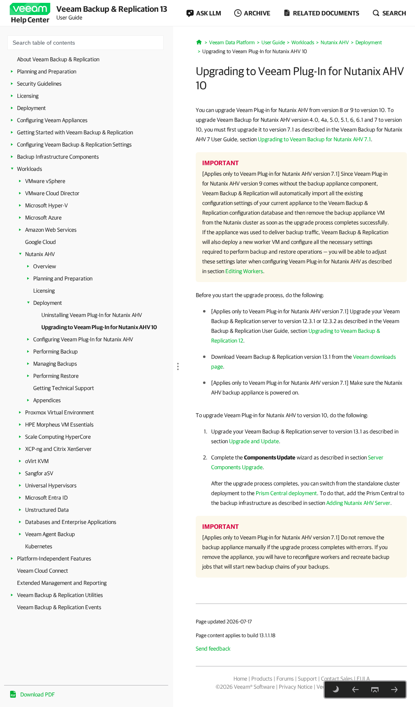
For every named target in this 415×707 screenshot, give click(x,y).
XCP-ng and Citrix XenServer (58, 449)
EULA (363, 678)
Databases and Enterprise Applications (70, 522)
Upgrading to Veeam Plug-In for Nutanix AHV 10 (99, 327)
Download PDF (37, 694)
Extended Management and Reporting (62, 583)
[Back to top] (375, 689)
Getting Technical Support (63, 388)
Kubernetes (38, 546)
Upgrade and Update (254, 441)
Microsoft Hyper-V (46, 205)
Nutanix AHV (40, 254)
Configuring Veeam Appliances (52, 120)
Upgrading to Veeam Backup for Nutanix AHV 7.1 (314, 139)
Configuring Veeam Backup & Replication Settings (74, 144)
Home (240, 678)
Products (261, 678)
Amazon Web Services (51, 229)
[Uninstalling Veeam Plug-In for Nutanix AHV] (355, 689)
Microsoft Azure (43, 217)
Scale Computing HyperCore (58, 436)
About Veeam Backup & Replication (58, 59)
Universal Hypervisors (51, 485)
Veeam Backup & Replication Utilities (60, 595)
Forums (285, 678)
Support (307, 678)
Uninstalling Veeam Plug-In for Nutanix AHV (91, 315)
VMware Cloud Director (52, 193)
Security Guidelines (39, 83)
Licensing (28, 96)
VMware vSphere (45, 181)
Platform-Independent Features (54, 558)
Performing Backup (55, 351)
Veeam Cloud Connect (42, 570)
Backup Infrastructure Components (58, 156)
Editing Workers (244, 271)
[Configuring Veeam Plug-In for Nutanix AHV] (394, 689)
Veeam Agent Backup (50, 534)
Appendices (47, 400)
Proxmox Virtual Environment (59, 412)
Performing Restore (56, 376)
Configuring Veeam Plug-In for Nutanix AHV (83, 339)
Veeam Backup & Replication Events (59, 607)
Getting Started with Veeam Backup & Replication (75, 132)
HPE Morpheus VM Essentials (59, 424)
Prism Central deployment (286, 493)
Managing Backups (55, 363)
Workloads (29, 169)
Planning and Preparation (46, 71)
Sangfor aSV (39, 473)
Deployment (31, 108)
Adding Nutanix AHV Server (358, 503)
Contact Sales (337, 678)
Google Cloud (40, 242)
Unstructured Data (47, 510)
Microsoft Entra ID (46, 497)
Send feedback (213, 648)
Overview (44, 266)
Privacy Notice (295, 686)
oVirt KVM (37, 461)
